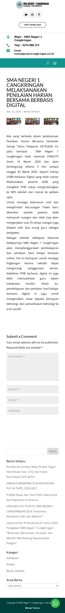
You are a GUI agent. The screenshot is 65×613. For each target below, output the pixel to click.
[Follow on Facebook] (39, 14)
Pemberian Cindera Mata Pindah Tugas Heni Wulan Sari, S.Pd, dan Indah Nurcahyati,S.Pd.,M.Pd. (31, 472)
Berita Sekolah (32, 111)
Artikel (10, 564)
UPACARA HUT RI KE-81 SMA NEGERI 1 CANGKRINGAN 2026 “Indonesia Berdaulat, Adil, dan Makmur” (30, 511)
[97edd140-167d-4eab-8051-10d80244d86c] (32, 121)
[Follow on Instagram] (32, 14)
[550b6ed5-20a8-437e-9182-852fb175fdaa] (51, 121)
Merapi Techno (32, 607)
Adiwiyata (12, 558)
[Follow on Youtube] (26, 14)
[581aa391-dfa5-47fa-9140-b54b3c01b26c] (13, 121)
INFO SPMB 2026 (32, 24)
